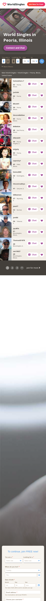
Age (24, 57)
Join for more (33, 268)
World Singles (23, 73)
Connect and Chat (15, 47)
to (32, 57)
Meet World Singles (9, 73)
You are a (5, 57)
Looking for (16, 57)
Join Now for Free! (36, 4)
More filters (8, 67)
